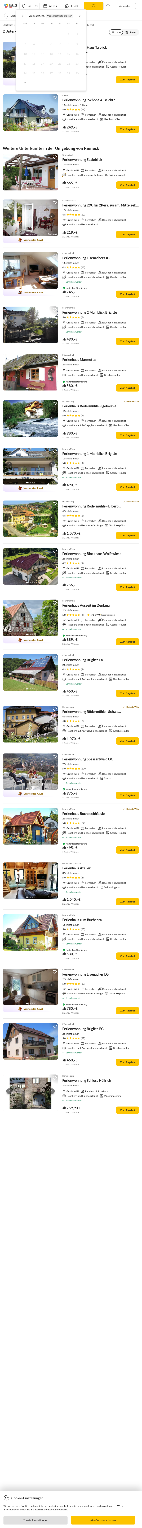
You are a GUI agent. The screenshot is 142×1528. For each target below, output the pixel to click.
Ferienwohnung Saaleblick (82, 159)
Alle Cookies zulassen (103, 1520)
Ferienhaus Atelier (76, 868)
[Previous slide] (9, 58)
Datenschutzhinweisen (54, 1509)
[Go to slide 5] (34, 129)
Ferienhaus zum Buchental (82, 920)
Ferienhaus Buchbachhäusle (83, 813)
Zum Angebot (127, 79)
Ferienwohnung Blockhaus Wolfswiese (91, 554)
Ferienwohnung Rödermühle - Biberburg (92, 506)
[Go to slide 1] (27, 129)
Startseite (8, 25)
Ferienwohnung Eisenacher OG (85, 258)
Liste (118, 32)
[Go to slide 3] (30, 129)
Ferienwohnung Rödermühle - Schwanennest (96, 711)
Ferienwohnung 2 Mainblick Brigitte (89, 312)
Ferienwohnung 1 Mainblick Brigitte (89, 453)
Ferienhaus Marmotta (79, 359)
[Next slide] (52, 111)
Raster (133, 32)
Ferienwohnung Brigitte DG (83, 660)
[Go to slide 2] (28, 129)
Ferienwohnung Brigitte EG (83, 1029)
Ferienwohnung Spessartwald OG (87, 759)
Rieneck (90, 25)
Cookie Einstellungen (35, 1520)
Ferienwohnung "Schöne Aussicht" (88, 100)
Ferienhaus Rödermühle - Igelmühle (89, 406)
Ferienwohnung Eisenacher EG (85, 974)
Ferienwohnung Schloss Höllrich (86, 1080)
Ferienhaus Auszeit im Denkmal (86, 605)
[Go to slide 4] (32, 129)
